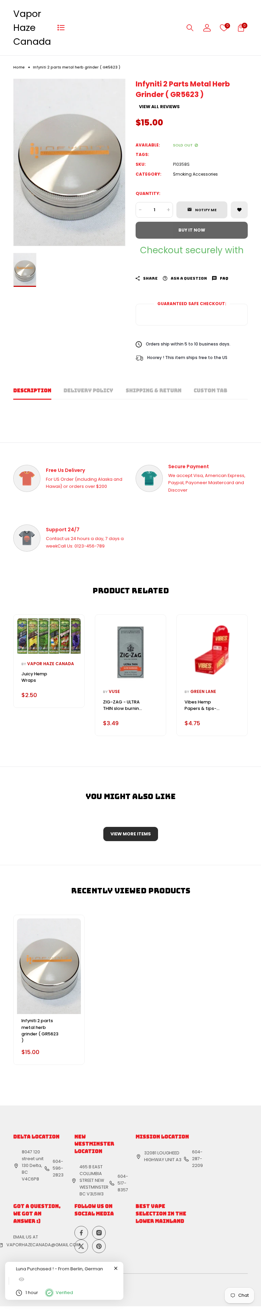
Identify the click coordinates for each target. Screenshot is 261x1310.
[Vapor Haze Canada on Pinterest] (99, 1246)
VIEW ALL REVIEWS (159, 107)
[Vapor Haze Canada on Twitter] (81, 1246)
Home (19, 67)
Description (32, 390)
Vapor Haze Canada (32, 27)
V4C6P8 (30, 1179)
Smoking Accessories (195, 174)
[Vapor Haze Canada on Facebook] (81, 1232)
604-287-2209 (197, 1158)
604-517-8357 (123, 1183)
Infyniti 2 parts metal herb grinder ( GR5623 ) (39, 1030)
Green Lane (203, 691)
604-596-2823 (58, 1168)
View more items (130, 834)
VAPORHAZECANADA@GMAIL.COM (43, 1245)
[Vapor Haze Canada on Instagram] (99, 1232)
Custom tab (210, 390)
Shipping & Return (153, 390)
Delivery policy (88, 390)
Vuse (114, 691)
